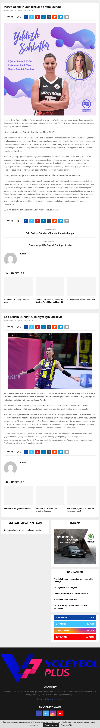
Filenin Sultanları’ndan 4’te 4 (66, 600)
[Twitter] (46, 713)
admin (11, 10)
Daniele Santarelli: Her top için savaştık (71, 594)
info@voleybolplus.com (53, 699)
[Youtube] (60, 713)
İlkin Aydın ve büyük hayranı (65, 588)
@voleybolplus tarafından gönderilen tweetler (23, 530)
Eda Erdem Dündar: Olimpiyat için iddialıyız (50, 233)
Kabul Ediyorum (51, 725)
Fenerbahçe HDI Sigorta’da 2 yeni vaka (50, 245)
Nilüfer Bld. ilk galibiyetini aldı (17, 508)
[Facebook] (39, 713)
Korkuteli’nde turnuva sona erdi (81, 300)
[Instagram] (53, 713)
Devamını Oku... (67, 725)
